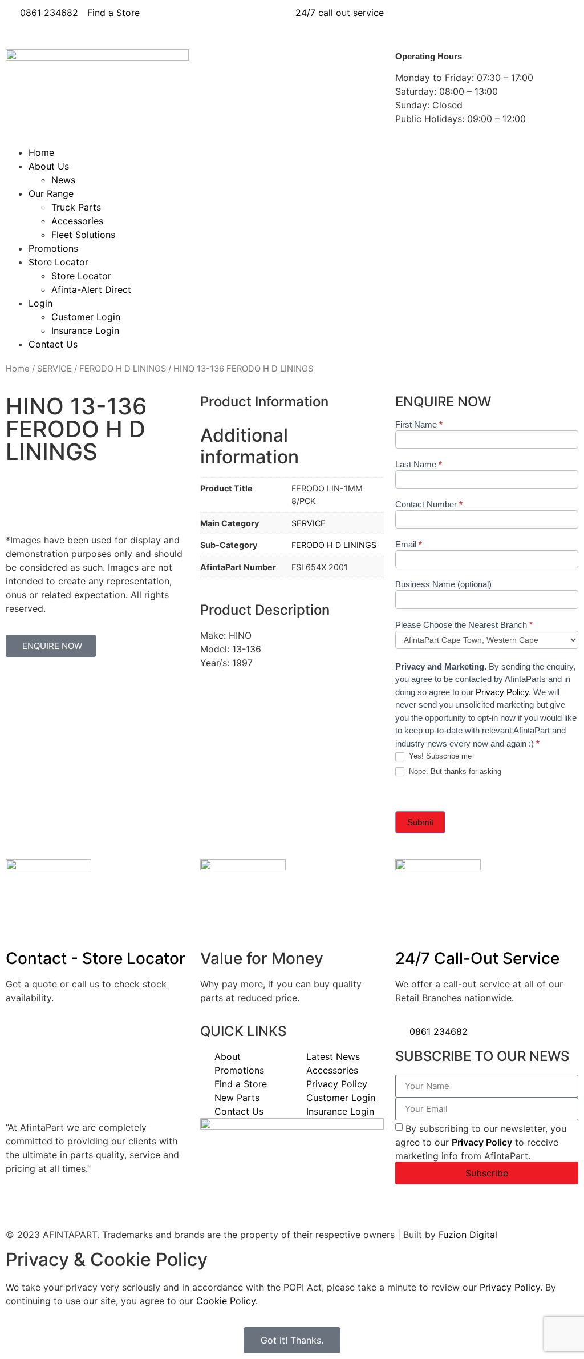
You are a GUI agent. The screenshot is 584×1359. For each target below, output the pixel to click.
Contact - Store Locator (95, 958)
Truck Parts (76, 207)
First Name (419, 424)
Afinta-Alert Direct (91, 289)
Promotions (53, 248)
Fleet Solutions (83, 234)
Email (408, 544)
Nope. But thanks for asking (454, 771)
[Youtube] (472, 20)
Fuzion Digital (468, 1234)
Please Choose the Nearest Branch (464, 625)
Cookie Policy (226, 1300)
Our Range (51, 193)
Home (41, 152)
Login (40, 303)
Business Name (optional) (443, 584)
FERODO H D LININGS (122, 369)
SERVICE (54, 369)
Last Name (418, 464)
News (63, 179)
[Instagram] (503, 20)
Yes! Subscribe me (439, 756)
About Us (49, 166)
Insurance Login (85, 330)
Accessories (77, 221)
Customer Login (85, 316)
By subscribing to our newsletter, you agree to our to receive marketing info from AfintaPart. (480, 1141)
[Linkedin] (441, 20)
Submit (420, 822)
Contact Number (429, 504)
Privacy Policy (502, 692)
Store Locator (58, 262)
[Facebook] (409, 20)
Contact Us (53, 344)
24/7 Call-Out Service (477, 958)
